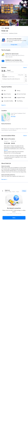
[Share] (25, 2)
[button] (5, 117)
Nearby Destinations (6, 123)
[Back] (2, 2)
